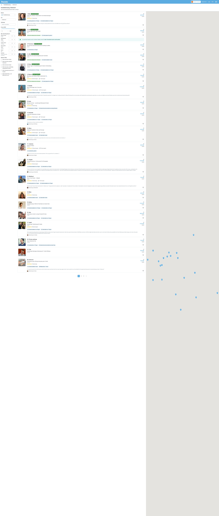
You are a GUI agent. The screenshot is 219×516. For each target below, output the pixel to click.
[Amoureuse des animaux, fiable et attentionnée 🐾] (81, 78)
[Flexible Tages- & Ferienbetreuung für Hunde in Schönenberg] (81, 67)
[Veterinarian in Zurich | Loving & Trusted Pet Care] (81, 215)
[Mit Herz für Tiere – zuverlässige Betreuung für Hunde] (81, 105)
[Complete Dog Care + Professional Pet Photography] (81, 166)
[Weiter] (86, 276)
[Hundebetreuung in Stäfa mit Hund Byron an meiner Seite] (81, 205)
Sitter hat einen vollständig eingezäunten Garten (8, 67)
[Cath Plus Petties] (81, 149)
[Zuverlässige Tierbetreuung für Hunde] (81, 229)
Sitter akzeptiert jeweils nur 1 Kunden (8, 71)
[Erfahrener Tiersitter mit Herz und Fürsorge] (81, 134)
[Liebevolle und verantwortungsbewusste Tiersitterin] (81, 56)
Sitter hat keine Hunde (7, 59)
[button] (153, 250)
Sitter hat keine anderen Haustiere (7, 62)
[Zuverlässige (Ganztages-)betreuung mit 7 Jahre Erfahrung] (81, 252)
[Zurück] (76, 276)
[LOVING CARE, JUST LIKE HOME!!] (81, 32)
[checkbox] (1, 59)
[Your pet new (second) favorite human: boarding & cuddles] (81, 46)
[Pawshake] (4, 2)
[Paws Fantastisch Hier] (81, 242)
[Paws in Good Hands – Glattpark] (81, 182)
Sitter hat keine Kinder (7, 64)
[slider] (1, 28)
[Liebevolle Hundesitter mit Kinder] (81, 118)
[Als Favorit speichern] (143, 25)
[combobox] (8, 15)
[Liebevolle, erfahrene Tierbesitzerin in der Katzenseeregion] (81, 19)
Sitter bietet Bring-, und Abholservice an (7, 74)
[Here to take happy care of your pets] (81, 91)
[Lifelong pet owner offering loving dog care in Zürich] (81, 265)
